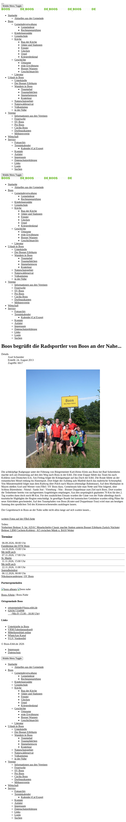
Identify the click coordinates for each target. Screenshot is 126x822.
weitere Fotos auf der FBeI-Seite (18, 518)
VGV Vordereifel (17, 638)
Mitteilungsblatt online (19, 632)
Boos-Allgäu (8, 594)
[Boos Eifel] (48, 9)
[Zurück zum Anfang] (2, 3)
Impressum (13, 649)
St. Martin (6, 558)
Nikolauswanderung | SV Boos (17, 576)
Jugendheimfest (9, 570)
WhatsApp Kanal (17, 635)
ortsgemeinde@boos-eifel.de (22, 607)
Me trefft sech (8, 552)
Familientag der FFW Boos (15, 545)
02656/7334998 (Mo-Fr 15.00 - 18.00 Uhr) (24, 612)
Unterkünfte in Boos (18, 626)
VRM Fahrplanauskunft (20, 629)
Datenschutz (14, 652)
